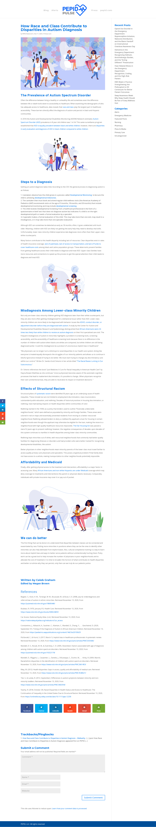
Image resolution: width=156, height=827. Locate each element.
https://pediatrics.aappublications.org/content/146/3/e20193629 (55, 632)
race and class (68, 107)
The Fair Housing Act (81, 426)
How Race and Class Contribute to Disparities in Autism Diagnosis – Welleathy (53, 738)
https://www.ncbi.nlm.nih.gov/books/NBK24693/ (40, 612)
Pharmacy (119, 125)
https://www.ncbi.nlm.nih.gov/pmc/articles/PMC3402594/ (43, 685)
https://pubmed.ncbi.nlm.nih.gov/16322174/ (38, 652)
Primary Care (47, 34)
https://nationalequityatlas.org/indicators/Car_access (42, 620)
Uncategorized (120, 136)
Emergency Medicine (123, 115)
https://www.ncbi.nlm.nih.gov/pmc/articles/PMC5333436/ (71, 641)
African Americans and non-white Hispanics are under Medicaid (63, 470)
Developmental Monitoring (81, 195)
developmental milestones (45, 198)
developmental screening (66, 206)
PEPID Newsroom (27, 34)
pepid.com (106, 11)
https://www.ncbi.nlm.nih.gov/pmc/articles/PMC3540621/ (63, 673)
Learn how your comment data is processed (69, 808)
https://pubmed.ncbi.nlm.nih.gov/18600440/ (38, 603)
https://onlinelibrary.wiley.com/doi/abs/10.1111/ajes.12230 (48, 696)
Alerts (54, 11)
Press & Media (120, 129)
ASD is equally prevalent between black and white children (57, 125)
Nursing (118, 122)
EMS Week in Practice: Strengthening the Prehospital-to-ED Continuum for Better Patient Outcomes (123, 87)
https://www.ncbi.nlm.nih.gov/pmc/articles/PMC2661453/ (63, 664)
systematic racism (44, 393)
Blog (46, 11)
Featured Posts (121, 119)
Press (94, 11)
